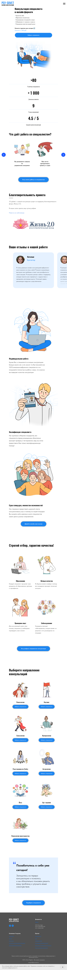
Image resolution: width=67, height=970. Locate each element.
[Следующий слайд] (63, 155)
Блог (36, 938)
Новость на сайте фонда (16, 213)
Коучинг (10, 938)
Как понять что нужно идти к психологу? (17, 943)
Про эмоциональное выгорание (41, 947)
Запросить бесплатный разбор (15, 945)
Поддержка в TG (38, 940)
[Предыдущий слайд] (4, 155)
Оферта (36, 922)
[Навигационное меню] (64, 4)
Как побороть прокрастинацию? (41, 943)
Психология (11, 936)
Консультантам (38, 936)
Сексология (11, 940)
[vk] (13, 926)
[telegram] (10, 926)
